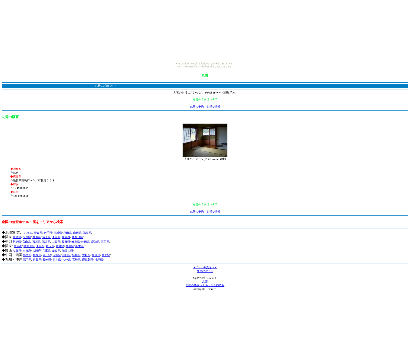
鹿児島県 (87, 259)
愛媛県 (96, 255)
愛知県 (95, 241)
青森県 (38, 232)
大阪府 (36, 250)
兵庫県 (46, 250)
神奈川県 (77, 237)
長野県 (66, 241)
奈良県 (56, 250)
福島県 (87, 232)
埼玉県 (46, 237)
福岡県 (27, 259)
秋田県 (67, 232)
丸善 (205, 281)
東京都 (66, 237)
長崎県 (47, 259)
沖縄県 (99, 259)
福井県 (46, 241)
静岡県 (85, 241)
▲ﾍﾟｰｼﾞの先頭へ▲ (205, 267)
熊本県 (57, 259)
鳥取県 (27, 255)
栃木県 (27, 237)
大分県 (66, 259)
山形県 (77, 232)
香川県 (86, 255)
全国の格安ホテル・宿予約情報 (205, 285)
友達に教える (205, 271)
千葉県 (56, 237)
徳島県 (76, 255)
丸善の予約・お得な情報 (205, 106)
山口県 (66, 255)
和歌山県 (67, 250)
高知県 (106, 255)
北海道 (28, 232)
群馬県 (36, 237)
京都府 (27, 250)
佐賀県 (37, 259)
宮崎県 (76, 259)
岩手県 (48, 232)
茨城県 (17, 237)
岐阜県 (76, 241)
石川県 (36, 241)
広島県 (57, 255)
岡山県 (47, 255)
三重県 (105, 241)
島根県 (37, 255)
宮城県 (58, 232)
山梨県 (56, 241)
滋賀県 (17, 250)
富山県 (26, 241)
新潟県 (17, 241)
